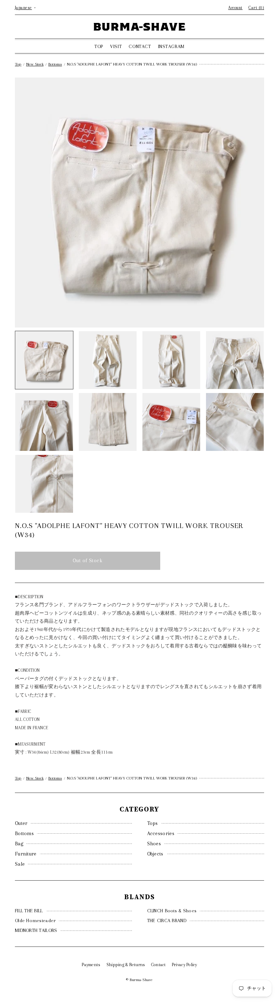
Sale (20, 864)
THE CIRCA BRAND (166, 920)
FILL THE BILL (29, 910)
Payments (91, 964)
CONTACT (140, 46)
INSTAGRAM (171, 46)
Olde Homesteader (35, 920)
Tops (152, 823)
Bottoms (24, 833)
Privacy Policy (184, 964)
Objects (155, 854)
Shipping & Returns (125, 964)
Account (235, 7)
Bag (19, 843)
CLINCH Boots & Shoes (172, 910)
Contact (158, 964)
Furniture (26, 854)
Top (18, 64)
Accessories (160, 833)
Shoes (154, 843)
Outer (21, 823)
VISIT (116, 46)
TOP (98, 46)
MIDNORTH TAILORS (36, 930)
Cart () (256, 7)
